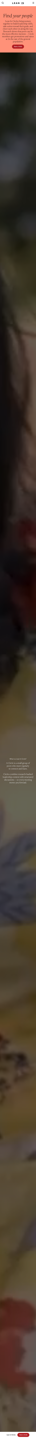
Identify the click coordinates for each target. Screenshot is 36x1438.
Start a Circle (18, 46)
